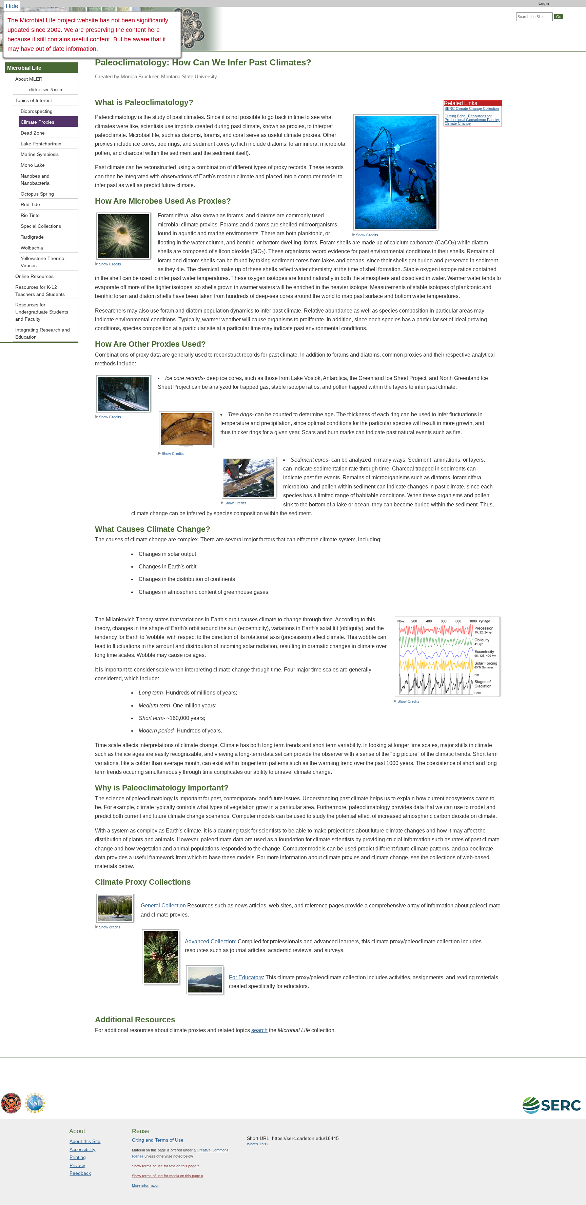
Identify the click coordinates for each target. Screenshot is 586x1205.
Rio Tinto (30, 215)
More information (145, 1185)
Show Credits (367, 235)
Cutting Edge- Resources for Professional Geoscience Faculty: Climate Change (472, 119)
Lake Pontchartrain (41, 143)
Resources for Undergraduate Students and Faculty (41, 312)
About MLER (28, 79)
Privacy (77, 1165)
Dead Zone (33, 133)
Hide (12, 6)
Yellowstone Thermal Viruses (43, 262)
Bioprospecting (37, 111)
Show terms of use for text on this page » (165, 1166)
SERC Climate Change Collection (472, 108)
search (259, 1030)
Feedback (80, 1173)
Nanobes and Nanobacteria (35, 179)
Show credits (109, 927)
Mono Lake (33, 165)
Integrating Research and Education (42, 333)
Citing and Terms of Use (157, 1140)
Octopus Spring (37, 194)
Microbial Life (24, 68)
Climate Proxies (37, 122)
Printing (78, 1157)
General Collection (163, 905)
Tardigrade (32, 237)
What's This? (257, 1144)
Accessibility (82, 1149)
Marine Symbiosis (40, 154)
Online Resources (34, 276)
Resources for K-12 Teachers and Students (40, 290)
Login (544, 3)
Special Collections (41, 226)
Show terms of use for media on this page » (167, 1176)
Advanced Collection (210, 941)
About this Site (85, 1141)
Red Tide (30, 204)
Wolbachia (32, 247)
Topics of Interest (33, 100)
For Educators (246, 977)
